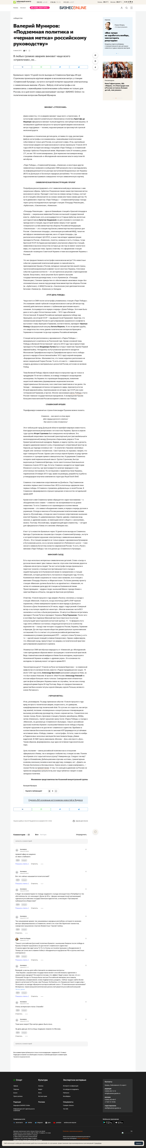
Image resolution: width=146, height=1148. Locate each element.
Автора (43, 835)
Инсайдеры (67, 1096)
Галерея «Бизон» (68, 1105)
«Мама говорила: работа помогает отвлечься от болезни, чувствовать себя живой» (118, 37)
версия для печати (81, 821)
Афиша (15, 1086)
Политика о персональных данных (73, 1131)
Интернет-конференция (70, 1086)
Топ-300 (65, 1109)
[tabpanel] (118, 35)
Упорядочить (81, 835)
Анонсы (40, 1086)
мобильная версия (70, 1122)
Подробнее (97, 1143)
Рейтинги (66, 1093)
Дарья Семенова (120, 25)
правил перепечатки (82, 1138)
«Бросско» (118, 27)
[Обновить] (95, 831)
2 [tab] (117, 53)
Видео (40, 1089)
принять (138, 1143)
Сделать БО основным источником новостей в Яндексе (56, 800)
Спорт (18, 1080)
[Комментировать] (95, 55)
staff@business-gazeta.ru (113, 1108)
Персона (16, 1089)
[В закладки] (95, 61)
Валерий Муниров (30, 786)
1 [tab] (116, 53)
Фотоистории (42, 1096)
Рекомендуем (109, 80)
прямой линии (43, 768)
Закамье (23, 8)
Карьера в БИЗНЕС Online (21, 1105)
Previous (106, 53)
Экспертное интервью (74, 1080)
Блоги (15, 1093)
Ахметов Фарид (25, 938)
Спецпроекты (68, 1102)
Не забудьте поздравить (71, 1089)
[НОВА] (40, 8)
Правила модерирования (21, 1057)
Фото (40, 1093)
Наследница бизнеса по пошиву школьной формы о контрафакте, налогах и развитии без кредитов (116, 46)
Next (130, 53)
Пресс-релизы (18, 1096)
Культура (43, 1080)
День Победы (76, 393)
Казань (100, 2)
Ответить (34, 864)
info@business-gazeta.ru (112, 1093)
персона (107, 20)
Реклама (41, 1102)
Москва (113, 2)
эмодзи (24, 860)
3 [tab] (118, 53)
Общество (18, 18)
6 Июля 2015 (17, 50)
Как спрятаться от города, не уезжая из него (116, 84)
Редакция (17, 1102)
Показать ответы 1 (22, 864)
